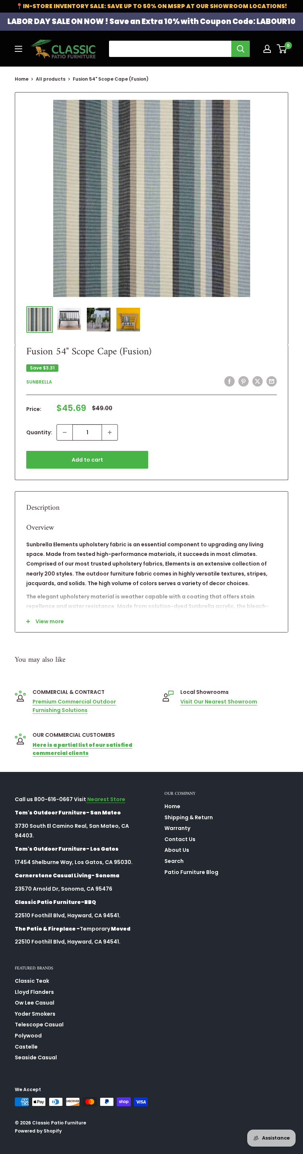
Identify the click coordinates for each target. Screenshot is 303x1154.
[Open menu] (18, 49)
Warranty (177, 828)
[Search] (240, 49)
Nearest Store (105, 799)
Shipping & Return (188, 817)
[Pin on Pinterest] (243, 381)
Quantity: (39, 432)
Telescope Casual (39, 1024)
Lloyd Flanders (34, 992)
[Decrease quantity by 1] (64, 432)
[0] (282, 48)
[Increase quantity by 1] (110, 432)
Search (174, 861)
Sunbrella (39, 382)
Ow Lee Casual (34, 1002)
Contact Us (179, 839)
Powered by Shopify (38, 1131)
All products (50, 79)
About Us (176, 850)
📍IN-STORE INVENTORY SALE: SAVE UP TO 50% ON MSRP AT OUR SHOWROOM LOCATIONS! (151, 6)
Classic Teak (32, 981)
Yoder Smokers (35, 1014)
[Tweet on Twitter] (257, 381)
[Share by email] (271, 381)
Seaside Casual (36, 1057)
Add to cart (87, 459)
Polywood (28, 1035)
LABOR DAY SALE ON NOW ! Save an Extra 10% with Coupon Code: (151, 21)
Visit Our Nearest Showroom (218, 701)
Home (21, 79)
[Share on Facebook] (229, 381)
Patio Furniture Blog (191, 872)
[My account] (267, 49)
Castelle (26, 1046)
